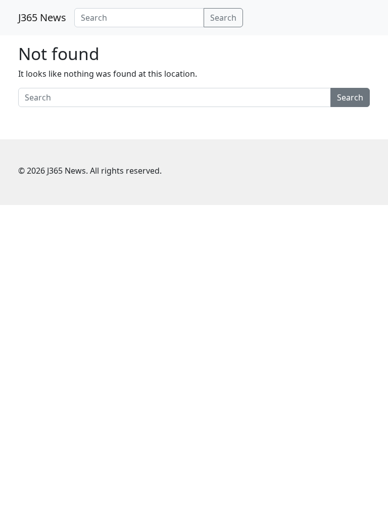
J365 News (42, 17)
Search (223, 17)
